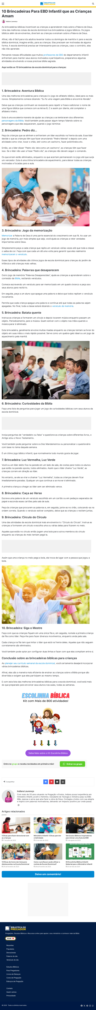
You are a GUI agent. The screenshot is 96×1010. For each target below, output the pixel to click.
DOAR (10, 938)
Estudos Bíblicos (12, 967)
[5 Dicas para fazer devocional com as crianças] (16, 825)
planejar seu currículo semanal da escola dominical (30, 663)
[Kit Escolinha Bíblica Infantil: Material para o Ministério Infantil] (80, 851)
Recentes (10, 945)
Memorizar (7, 235)
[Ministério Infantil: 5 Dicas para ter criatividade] (48, 825)
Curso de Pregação (13, 978)
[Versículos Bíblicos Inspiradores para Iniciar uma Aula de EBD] (80, 825)
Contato (9, 988)
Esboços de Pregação (14, 981)
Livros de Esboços (13, 974)
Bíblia (17, 278)
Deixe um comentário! (48, 874)
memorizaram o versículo (14, 254)
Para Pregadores (12, 970)
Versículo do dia (12, 960)
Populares (10, 949)
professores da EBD (53, 55)
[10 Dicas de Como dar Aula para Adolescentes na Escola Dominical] (16, 851)
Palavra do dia (11, 956)
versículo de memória (62, 306)
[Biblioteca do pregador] (48, 4)
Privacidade (11, 996)
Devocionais (11, 953)
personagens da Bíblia (13, 120)
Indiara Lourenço (11, 21)
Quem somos (11, 992)
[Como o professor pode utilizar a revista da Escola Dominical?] (48, 851)
